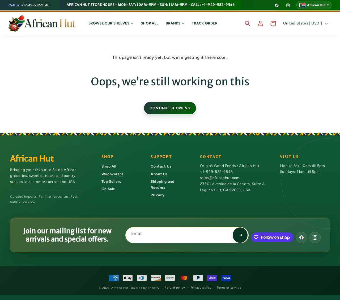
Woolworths (112, 174)
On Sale (108, 189)
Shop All (108, 166)
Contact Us (161, 166)
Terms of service (229, 287)
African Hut (120, 288)
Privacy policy (201, 287)
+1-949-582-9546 (28, 5)
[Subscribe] (240, 235)
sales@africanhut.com (220, 178)
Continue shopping (170, 108)
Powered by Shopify (145, 288)
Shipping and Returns (162, 184)
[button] (111, 23)
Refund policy (175, 287)
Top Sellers (111, 181)
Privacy (157, 195)
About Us (159, 174)
